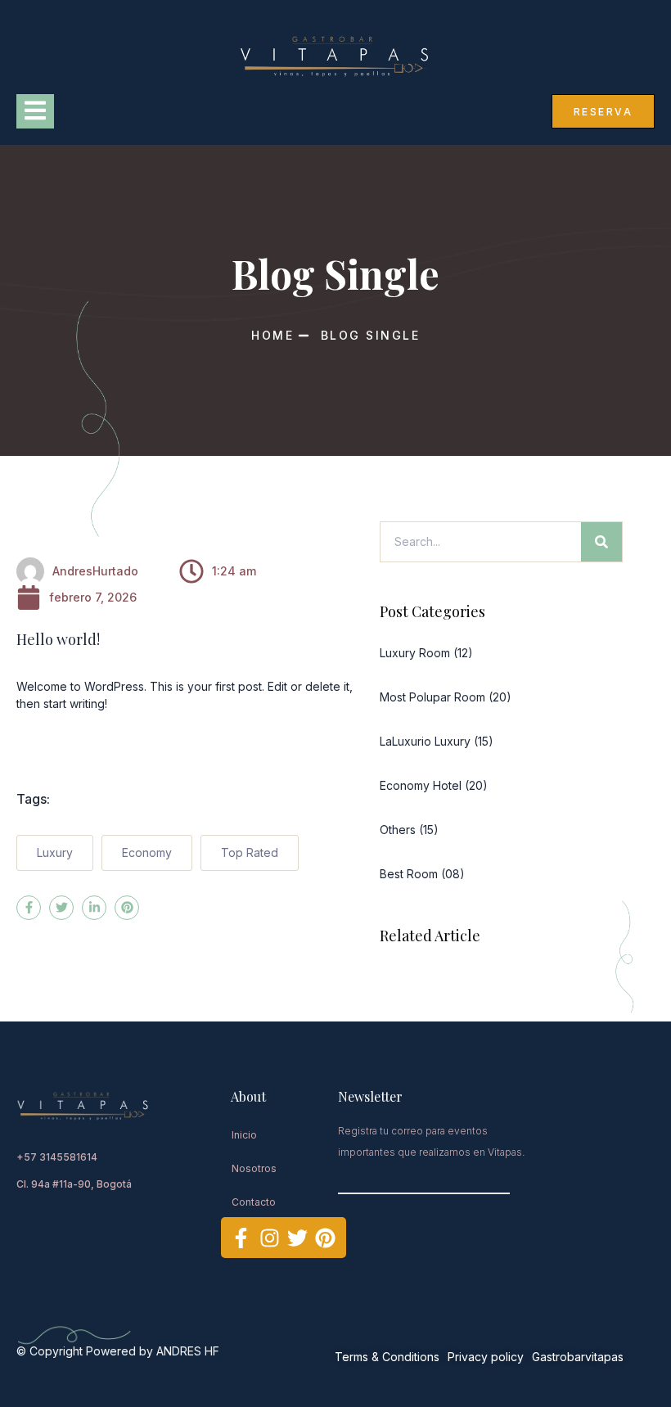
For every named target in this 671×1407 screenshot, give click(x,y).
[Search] (601, 541)
